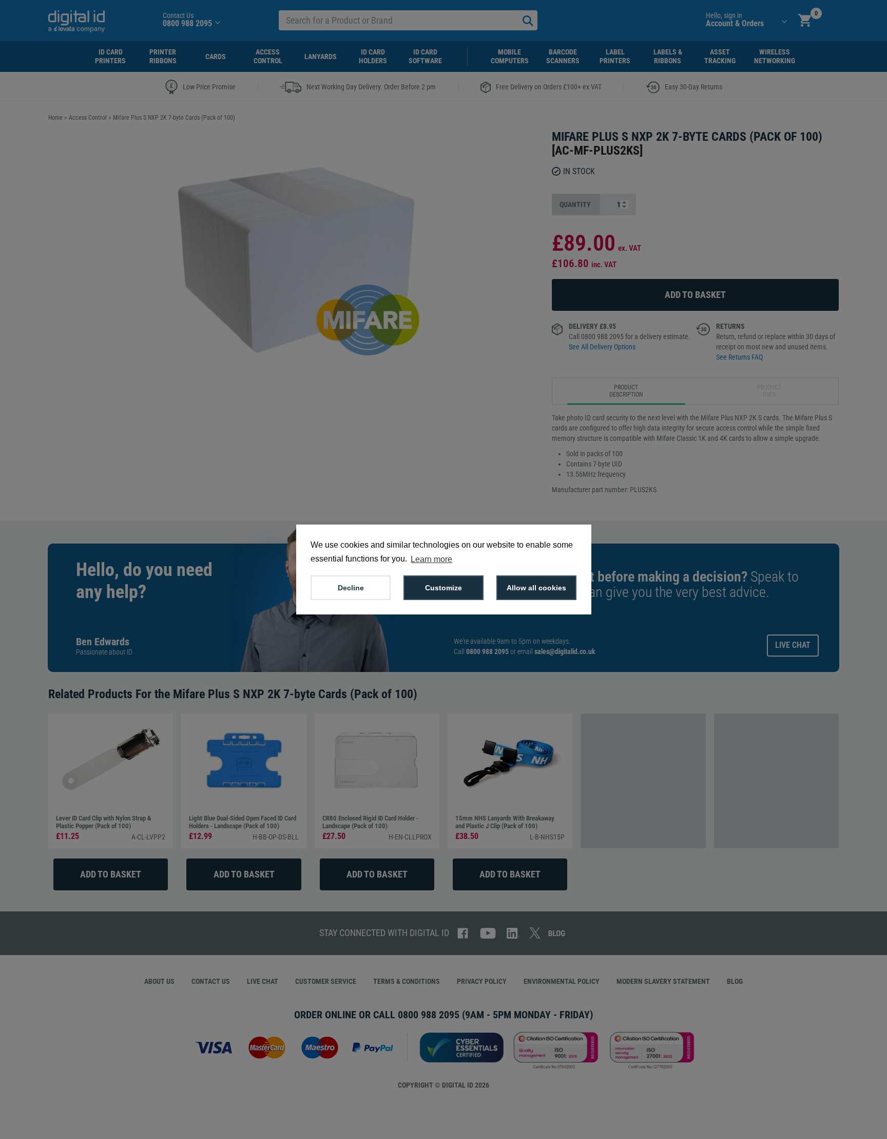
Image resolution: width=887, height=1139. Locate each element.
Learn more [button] (431, 559)
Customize (443, 588)
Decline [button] (351, 588)
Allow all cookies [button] (536, 588)
